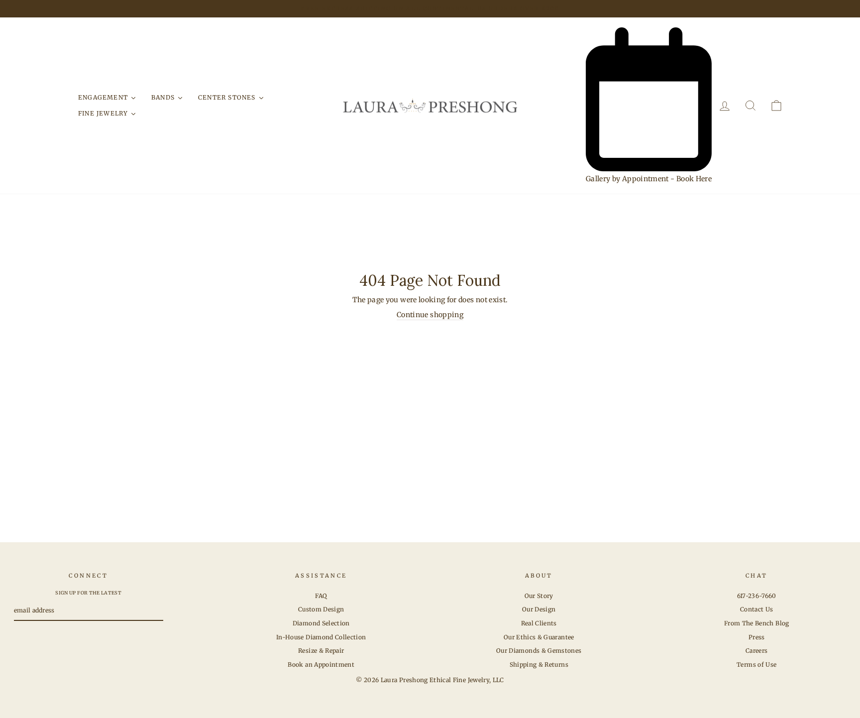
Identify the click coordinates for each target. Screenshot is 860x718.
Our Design (539, 609)
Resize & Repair (321, 650)
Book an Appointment (321, 664)
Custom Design (321, 609)
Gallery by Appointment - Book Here (649, 178)
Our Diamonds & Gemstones (538, 650)
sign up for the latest (88, 593)
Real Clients (539, 623)
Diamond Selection (321, 623)
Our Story (539, 595)
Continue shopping (430, 314)
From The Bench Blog (756, 623)
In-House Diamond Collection (321, 637)
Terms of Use (756, 664)
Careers (756, 650)
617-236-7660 (756, 595)
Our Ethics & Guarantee (539, 637)
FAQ (321, 595)
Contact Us (756, 609)
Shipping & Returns (539, 664)
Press (757, 637)
